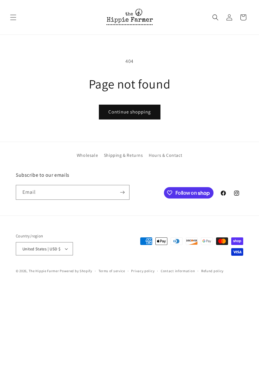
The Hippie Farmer (44, 271)
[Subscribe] (122, 192)
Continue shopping (129, 112)
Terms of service (112, 271)
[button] (13, 17)
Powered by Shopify (76, 271)
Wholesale (87, 155)
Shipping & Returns (123, 155)
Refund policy (212, 271)
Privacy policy (142, 271)
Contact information (178, 271)
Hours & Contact (165, 155)
